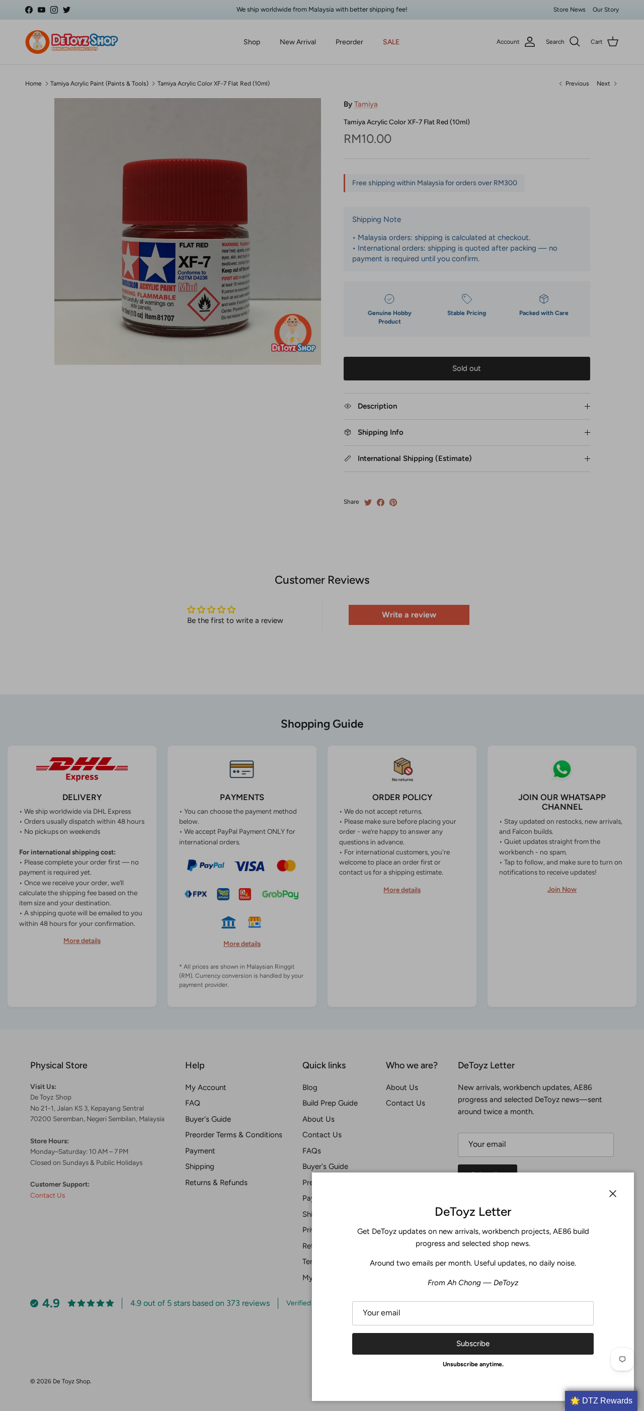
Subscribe (473, 1343)
